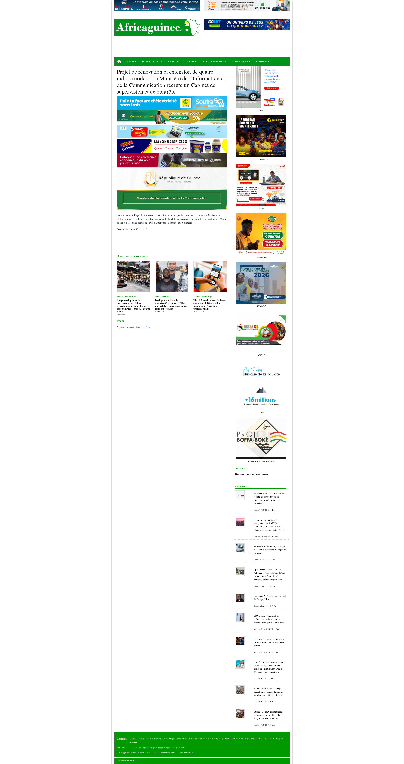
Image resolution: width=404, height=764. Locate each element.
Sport (190, 61)
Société (133, 739)
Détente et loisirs (213, 61)
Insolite (258, 739)
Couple (246, 739)
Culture (235, 739)
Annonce (130, 327)
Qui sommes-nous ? (186, 752)
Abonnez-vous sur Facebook (154, 748)
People (252, 739)
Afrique (172, 739)
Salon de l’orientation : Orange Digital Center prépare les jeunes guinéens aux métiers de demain (268, 692)
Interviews (186, 739)
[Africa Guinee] (157, 27)
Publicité (141, 752)
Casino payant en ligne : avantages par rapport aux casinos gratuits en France (269, 642)
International (151, 61)
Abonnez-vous (136, 748)
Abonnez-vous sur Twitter (175, 748)
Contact (149, 752)
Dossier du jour (209, 739)
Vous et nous (240, 61)
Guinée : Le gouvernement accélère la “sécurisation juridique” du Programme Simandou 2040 (269, 715)
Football (228, 739)
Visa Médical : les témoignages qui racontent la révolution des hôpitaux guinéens (270, 549)
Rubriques (173, 61)
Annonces (261, 61)
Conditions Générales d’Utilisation (165, 752)
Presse (148, 327)
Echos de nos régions (153, 739)
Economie (140, 739)
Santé (241, 739)
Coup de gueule (196, 739)
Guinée (130, 61)
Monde (178, 739)
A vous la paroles (268, 739)
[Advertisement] (202, 48)
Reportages (220, 739)
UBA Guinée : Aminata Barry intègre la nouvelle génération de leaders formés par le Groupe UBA (269, 619)
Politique (165, 739)
